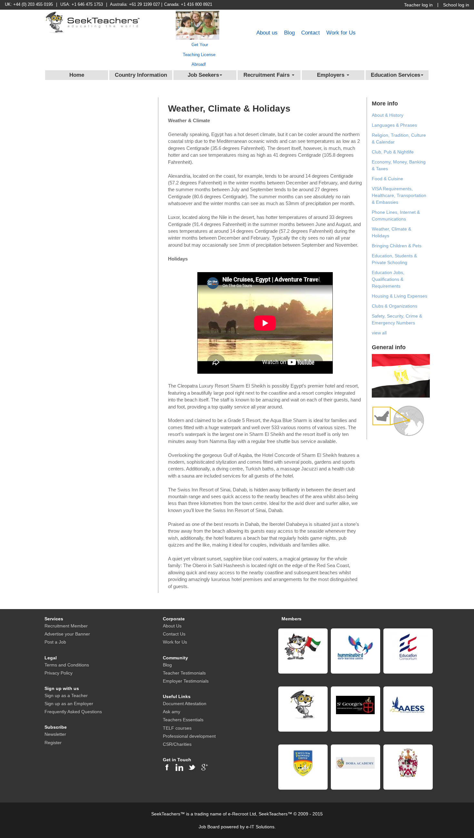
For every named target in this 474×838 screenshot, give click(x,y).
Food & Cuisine (387, 178)
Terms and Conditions (66, 664)
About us (267, 33)
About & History (387, 115)
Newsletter (55, 734)
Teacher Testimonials (184, 672)
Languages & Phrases (394, 125)
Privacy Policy (58, 672)
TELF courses (177, 728)
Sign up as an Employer (68, 703)
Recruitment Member (66, 625)
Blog (289, 33)
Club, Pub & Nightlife (393, 151)
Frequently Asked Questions (73, 711)
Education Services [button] (395, 75)
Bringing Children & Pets (396, 245)
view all (379, 332)
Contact (310, 33)
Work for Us (341, 33)
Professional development (189, 736)
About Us (172, 625)
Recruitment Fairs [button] (267, 75)
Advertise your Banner (67, 633)
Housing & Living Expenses (399, 296)
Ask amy (171, 711)
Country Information (141, 75)
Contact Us (174, 633)
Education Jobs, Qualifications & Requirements (388, 279)
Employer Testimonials (186, 681)
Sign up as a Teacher (66, 695)
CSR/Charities (177, 744)
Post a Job (55, 642)
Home (76, 75)
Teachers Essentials (183, 719)
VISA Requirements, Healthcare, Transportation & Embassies (399, 195)
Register (53, 742)
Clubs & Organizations (394, 306)
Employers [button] (331, 75)
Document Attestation (184, 703)
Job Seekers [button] (203, 75)
